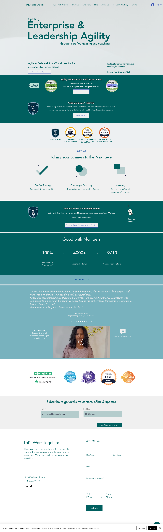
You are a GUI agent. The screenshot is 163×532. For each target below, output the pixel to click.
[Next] (150, 306)
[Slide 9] (82, 321)
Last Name (117, 455)
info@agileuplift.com (35, 477)
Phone (108, 494)
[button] (60, 5)
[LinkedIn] (26, 486)
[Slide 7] (78, 321)
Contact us (120, 66)
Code (88, 494)
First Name (86, 409)
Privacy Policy (94, 528)
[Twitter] (30, 486)
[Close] (160, 528)
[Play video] (81, 342)
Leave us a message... (94, 478)
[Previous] (13, 306)
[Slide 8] (80, 321)
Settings (142, 528)
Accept (152, 528)
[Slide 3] (91, 321)
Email (42, 409)
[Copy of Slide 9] (84, 321)
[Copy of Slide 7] (71, 321)
